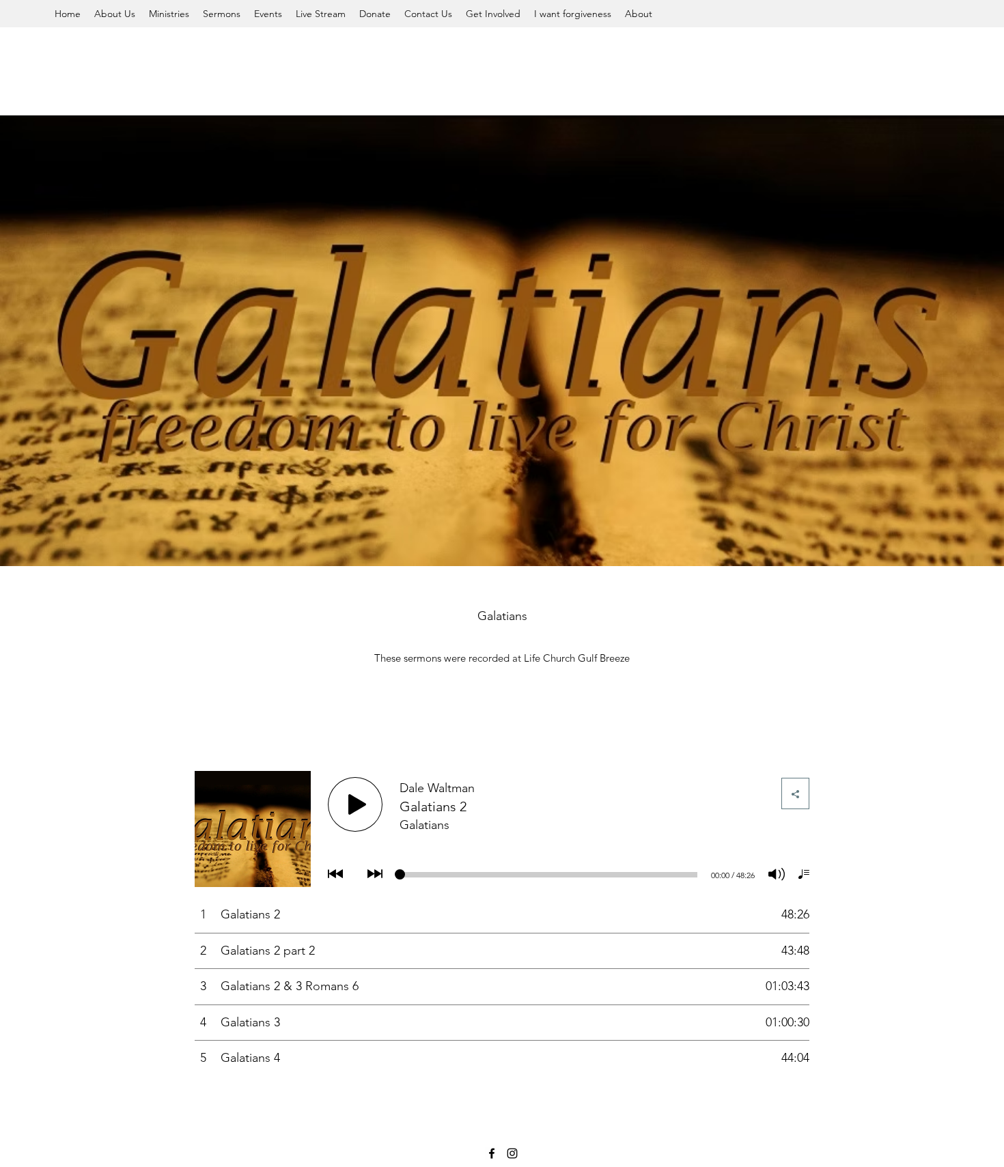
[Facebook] (492, 1153)
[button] (114, 13)
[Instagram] (512, 1153)
